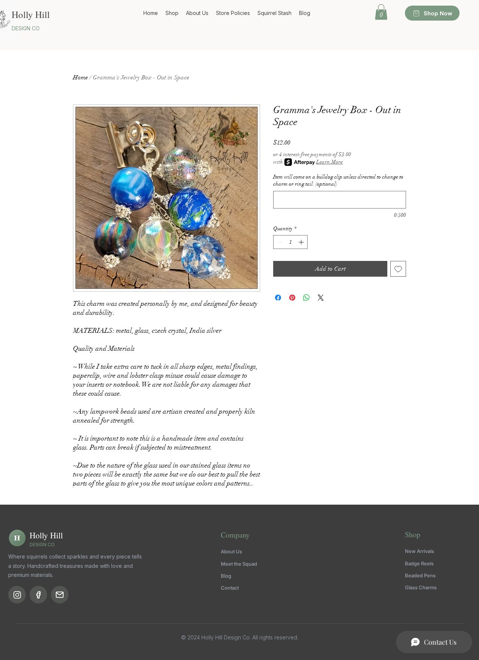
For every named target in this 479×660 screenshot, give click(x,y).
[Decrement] (279, 242)
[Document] (17, 594)
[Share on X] (320, 297)
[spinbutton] (290, 242)
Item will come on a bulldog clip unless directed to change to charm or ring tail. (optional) (338, 181)
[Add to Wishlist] (398, 269)
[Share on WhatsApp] (306, 297)
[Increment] (301, 242)
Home (80, 77)
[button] (381, 12)
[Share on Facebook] (278, 297)
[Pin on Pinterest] (292, 297)
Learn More (329, 162)
